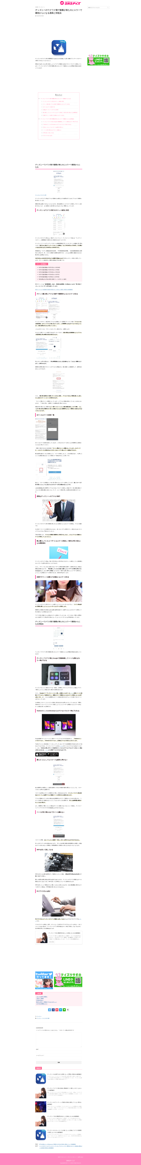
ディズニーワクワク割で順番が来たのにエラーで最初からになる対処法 (57, 118)
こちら (71, 693)
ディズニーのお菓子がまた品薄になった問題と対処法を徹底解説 (64, 1074)
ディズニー (39, 1016)
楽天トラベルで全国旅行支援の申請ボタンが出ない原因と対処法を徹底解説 (54, 289)
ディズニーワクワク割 (40, 195)
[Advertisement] (58, 28)
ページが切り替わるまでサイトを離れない (51, 130)
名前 (37, 1049)
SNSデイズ (70, 1161)
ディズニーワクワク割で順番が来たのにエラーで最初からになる (55, 98)
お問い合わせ (80, 1157)
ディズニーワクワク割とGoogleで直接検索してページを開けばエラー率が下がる (59, 121)
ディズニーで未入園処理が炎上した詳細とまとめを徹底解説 (63, 1116)
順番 (48, 1018)
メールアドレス (40, 1055)
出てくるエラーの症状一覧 (48, 107)
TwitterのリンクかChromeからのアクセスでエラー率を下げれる (56, 124)
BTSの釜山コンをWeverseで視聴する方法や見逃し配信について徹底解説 (57, 1144)
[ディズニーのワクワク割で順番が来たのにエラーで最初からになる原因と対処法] (60, 1009)
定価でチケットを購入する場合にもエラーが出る (52, 115)
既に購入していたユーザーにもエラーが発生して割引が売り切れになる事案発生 (59, 112)
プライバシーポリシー (71, 1157)
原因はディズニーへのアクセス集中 (49, 109)
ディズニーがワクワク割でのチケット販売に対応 (52, 101)
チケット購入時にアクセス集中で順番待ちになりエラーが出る (55, 104)
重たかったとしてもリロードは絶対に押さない (52, 127)
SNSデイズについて (62, 1157)
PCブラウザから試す (46, 135)
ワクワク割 (44, 1018)
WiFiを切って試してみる (47, 132)
